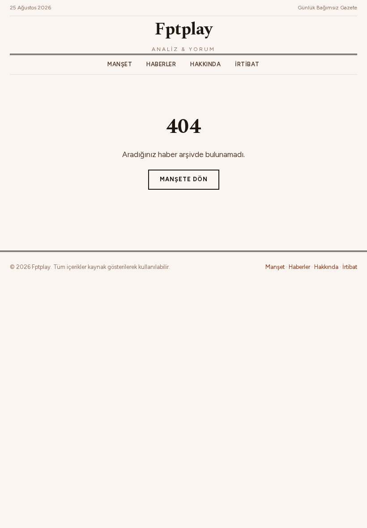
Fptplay (183, 30)
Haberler (161, 64)
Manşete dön (184, 179)
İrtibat (247, 64)
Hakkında (205, 64)
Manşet (119, 64)
